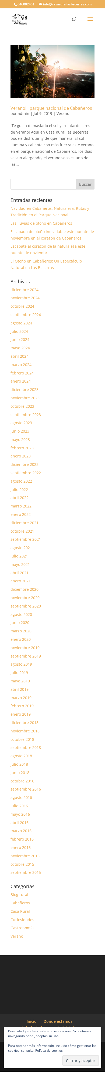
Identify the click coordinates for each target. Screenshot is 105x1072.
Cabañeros (20, 902)
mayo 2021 (20, 564)
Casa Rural (20, 911)
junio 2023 (19, 431)
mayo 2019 (20, 680)
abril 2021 (19, 572)
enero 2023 (20, 456)
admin (23, 113)
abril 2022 (19, 497)
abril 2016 (19, 822)
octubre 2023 (22, 406)
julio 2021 (19, 556)
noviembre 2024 (25, 297)
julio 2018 (19, 764)
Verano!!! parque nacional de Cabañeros (51, 108)
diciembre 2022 (24, 464)
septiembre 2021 (25, 539)
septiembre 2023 (25, 414)
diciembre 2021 (24, 522)
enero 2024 (20, 381)
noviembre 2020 (25, 597)
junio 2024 (19, 339)
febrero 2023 (22, 447)
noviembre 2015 (25, 855)
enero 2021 (20, 580)
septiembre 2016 (25, 789)
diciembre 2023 (24, 389)
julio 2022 (19, 489)
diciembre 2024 (24, 289)
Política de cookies (49, 1050)
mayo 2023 (20, 439)
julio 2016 (19, 805)
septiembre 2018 (25, 747)
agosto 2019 (21, 664)
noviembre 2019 (25, 647)
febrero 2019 (22, 705)
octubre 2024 (22, 306)
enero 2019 (20, 714)
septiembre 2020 (25, 606)
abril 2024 (19, 356)
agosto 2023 (21, 422)
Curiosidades (22, 919)
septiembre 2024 (25, 314)
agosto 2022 (21, 481)
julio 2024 (19, 331)
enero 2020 (20, 639)
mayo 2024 (20, 347)
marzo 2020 (21, 630)
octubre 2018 (22, 739)
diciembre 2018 (24, 722)
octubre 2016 (22, 781)
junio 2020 (19, 622)
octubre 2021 (22, 531)
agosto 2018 (21, 755)
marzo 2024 (21, 364)
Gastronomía (22, 927)
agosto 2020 (21, 614)
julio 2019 (19, 672)
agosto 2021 (21, 547)
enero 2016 (20, 847)
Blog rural (19, 894)
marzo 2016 (21, 830)
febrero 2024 (22, 373)
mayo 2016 (20, 814)
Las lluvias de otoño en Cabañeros (41, 223)
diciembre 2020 (24, 589)
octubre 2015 (22, 864)
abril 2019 (19, 689)
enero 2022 (20, 514)
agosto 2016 (21, 797)
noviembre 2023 (25, 397)
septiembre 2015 (25, 872)
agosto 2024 (21, 323)
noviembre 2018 (25, 731)
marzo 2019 (21, 697)
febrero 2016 (22, 839)
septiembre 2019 (25, 656)
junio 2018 (19, 772)
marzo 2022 (21, 506)
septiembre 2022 (25, 472)
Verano (63, 113)
